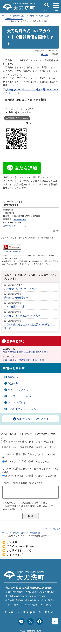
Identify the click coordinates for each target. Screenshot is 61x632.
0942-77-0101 (20, 596)
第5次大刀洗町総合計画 (16, 297)
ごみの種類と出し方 (14, 306)
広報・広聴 (44, 16)
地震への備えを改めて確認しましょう (22, 360)
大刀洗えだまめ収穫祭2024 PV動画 (22, 315)
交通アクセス (16, 612)
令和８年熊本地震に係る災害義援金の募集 (25, 352)
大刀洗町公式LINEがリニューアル (21, 288)
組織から (13, 377)
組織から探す (19, 533)
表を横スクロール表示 (17, 118)
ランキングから (17, 402)
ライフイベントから (19, 396)
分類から (13, 383)
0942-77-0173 (20, 219)
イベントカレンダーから (22, 409)
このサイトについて (18, 550)
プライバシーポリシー (20, 546)
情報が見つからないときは (32, 419)
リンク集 (11, 542)
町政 (32, 16)
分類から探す (19, 16)
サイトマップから (18, 389)
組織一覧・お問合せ (42, 612)
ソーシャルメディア (14, 18)
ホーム (5, 16)
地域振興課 (35, 533)
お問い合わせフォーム (14, 226)
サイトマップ (14, 554)
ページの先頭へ (53, 529)
